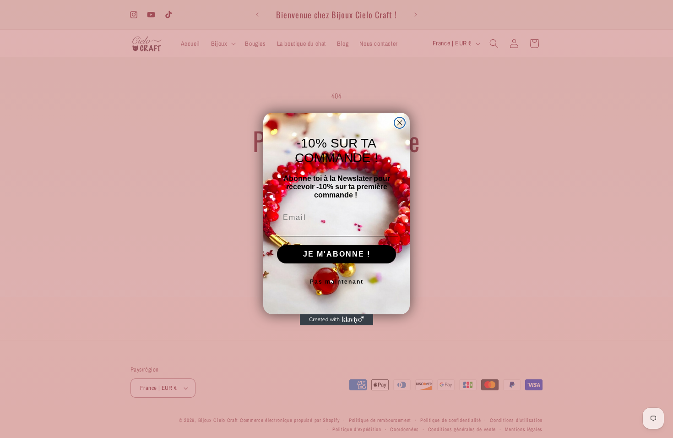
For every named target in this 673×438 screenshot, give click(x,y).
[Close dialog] (399, 122)
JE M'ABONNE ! (336, 254)
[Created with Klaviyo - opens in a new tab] (336, 319)
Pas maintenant (337, 282)
